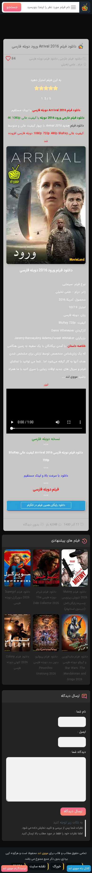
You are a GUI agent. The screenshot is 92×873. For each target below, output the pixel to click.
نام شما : (80, 711)
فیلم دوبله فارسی (46, 489)
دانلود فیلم (77, 125)
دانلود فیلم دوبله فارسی (43, 59)
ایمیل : (81, 732)
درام (80, 64)
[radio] (55, 89)
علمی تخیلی (68, 64)
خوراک (57, 866)
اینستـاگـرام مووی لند (14, 868)
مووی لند (72, 377)
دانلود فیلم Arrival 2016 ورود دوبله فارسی (44, 46)
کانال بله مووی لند (78, 868)
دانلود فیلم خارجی (70, 59)
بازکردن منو (73, 7)
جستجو (12, 7)
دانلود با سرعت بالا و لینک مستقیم (46, 475)
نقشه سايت (37, 866)
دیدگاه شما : (78, 752)
